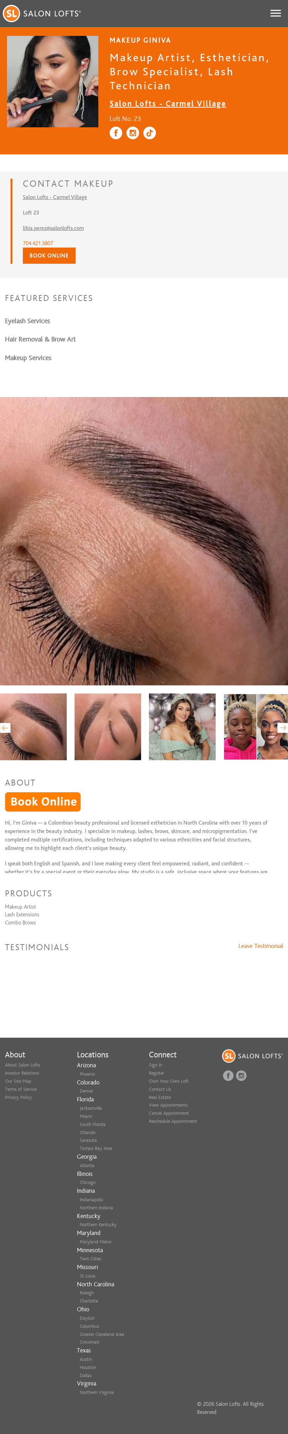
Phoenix (87, 1074)
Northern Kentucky (98, 1224)
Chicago (88, 1182)
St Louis (87, 1276)
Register (156, 1073)
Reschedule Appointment (173, 1121)
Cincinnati (89, 1342)
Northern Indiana (96, 1207)
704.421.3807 (38, 243)
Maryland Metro (95, 1241)
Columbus (89, 1326)
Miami (86, 1116)
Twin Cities (90, 1258)
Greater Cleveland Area (102, 1334)
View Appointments (168, 1105)
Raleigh (87, 1292)
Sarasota (88, 1140)
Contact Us (160, 1089)
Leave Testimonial (260, 946)
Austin (86, 1359)
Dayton (87, 1318)
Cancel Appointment (169, 1113)
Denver (86, 1091)
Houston (88, 1367)
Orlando (88, 1132)
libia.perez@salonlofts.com (53, 228)
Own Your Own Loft (169, 1081)
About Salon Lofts (22, 1065)
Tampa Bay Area (96, 1148)
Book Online (49, 255)
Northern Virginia (97, 1392)
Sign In (155, 1065)
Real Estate (160, 1097)
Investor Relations (22, 1073)
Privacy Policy (18, 1097)
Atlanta (87, 1165)
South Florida (93, 1124)
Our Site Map (18, 1081)
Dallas (86, 1375)
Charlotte (89, 1301)
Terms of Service (21, 1089)
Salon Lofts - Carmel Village (168, 103)
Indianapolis (91, 1199)
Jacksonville (91, 1108)
